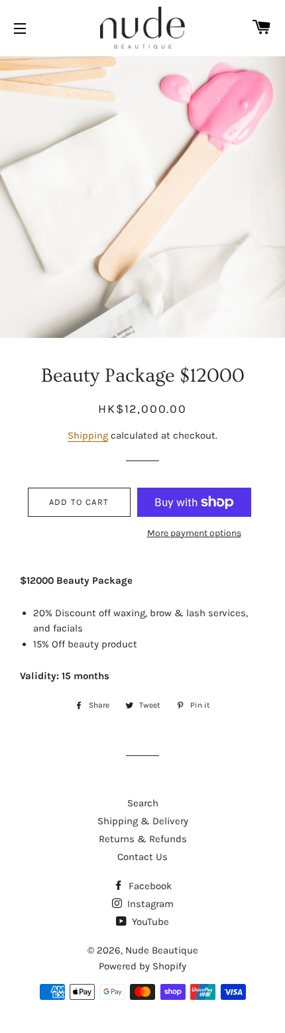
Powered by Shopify (142, 966)
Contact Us (142, 857)
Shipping (88, 435)
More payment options (194, 533)
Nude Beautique (161, 950)
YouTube (149, 922)
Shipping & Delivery (142, 821)
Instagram (149, 904)
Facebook (149, 886)
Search (142, 803)
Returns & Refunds (143, 839)
